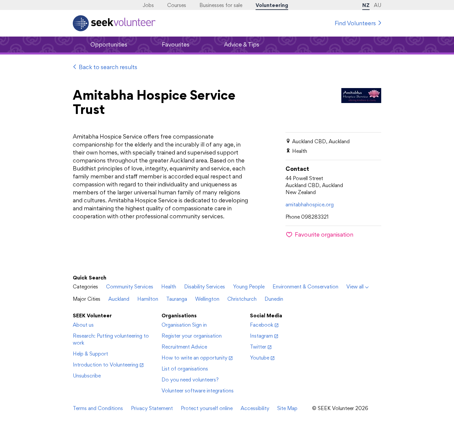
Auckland (118, 299)
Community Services (129, 286)
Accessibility (255, 408)
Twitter (258, 347)
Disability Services (204, 286)
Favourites (175, 44)
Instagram (261, 336)
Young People (249, 286)
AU (377, 5)
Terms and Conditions (98, 408)
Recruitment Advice (184, 347)
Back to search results (108, 66)
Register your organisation (192, 336)
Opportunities (108, 44)
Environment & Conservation (305, 286)
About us (83, 325)
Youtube (259, 358)
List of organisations (185, 369)
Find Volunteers (355, 23)
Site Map (287, 408)
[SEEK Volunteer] (114, 23)
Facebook (261, 325)
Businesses (220, 5)
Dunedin (274, 299)
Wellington (207, 299)
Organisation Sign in (184, 325)
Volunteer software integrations (198, 390)
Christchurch (242, 299)
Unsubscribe (87, 375)
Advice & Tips (241, 44)
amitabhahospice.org (309, 204)
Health (168, 286)
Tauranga (176, 299)
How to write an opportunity (194, 358)
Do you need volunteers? (190, 379)
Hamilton (147, 299)
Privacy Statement (152, 408)
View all (355, 286)
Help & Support (90, 354)
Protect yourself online (207, 408)
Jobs (148, 5)
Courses (176, 5)
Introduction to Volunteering (105, 365)
